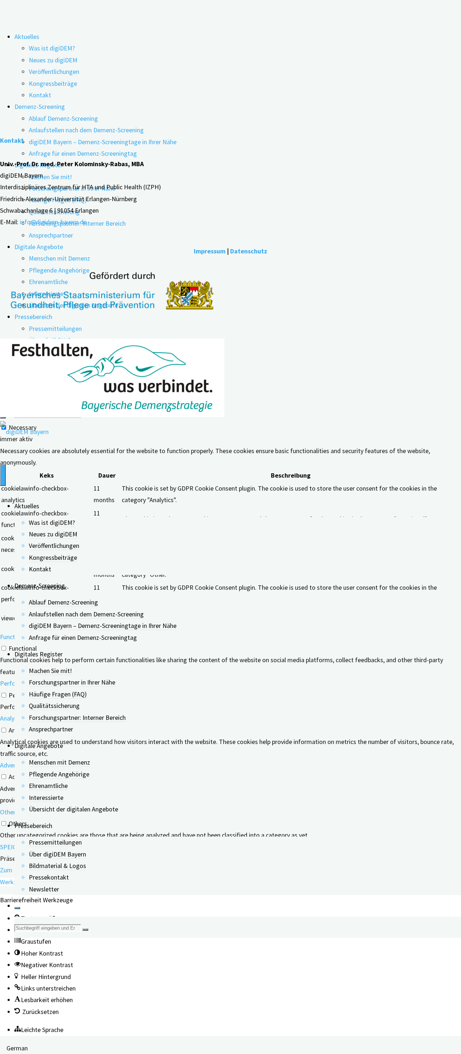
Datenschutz (248, 251)
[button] (32, 941)
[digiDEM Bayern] (24, 432)
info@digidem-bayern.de (53, 222)
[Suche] (17, 908)
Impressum (209, 251)
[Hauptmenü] (3, 475)
